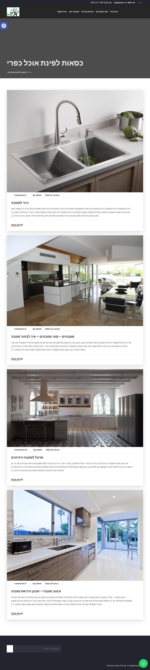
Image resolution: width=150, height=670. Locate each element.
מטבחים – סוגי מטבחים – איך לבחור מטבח (42, 336)
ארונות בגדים (87, 11)
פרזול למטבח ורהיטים (27, 457)
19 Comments (20, 450)
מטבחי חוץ (74, 11)
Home (29, 72)
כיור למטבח (19, 203)
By (34, 195)
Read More (17, 224)
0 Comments (20, 195)
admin (38, 195)
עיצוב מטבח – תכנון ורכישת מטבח (36, 591)
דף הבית (114, 11)
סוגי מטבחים (102, 11)
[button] (4, 26)
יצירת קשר (62, 11)
